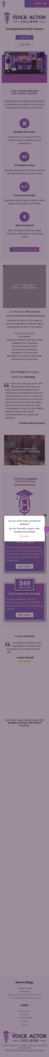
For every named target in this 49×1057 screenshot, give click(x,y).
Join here (24, 536)
